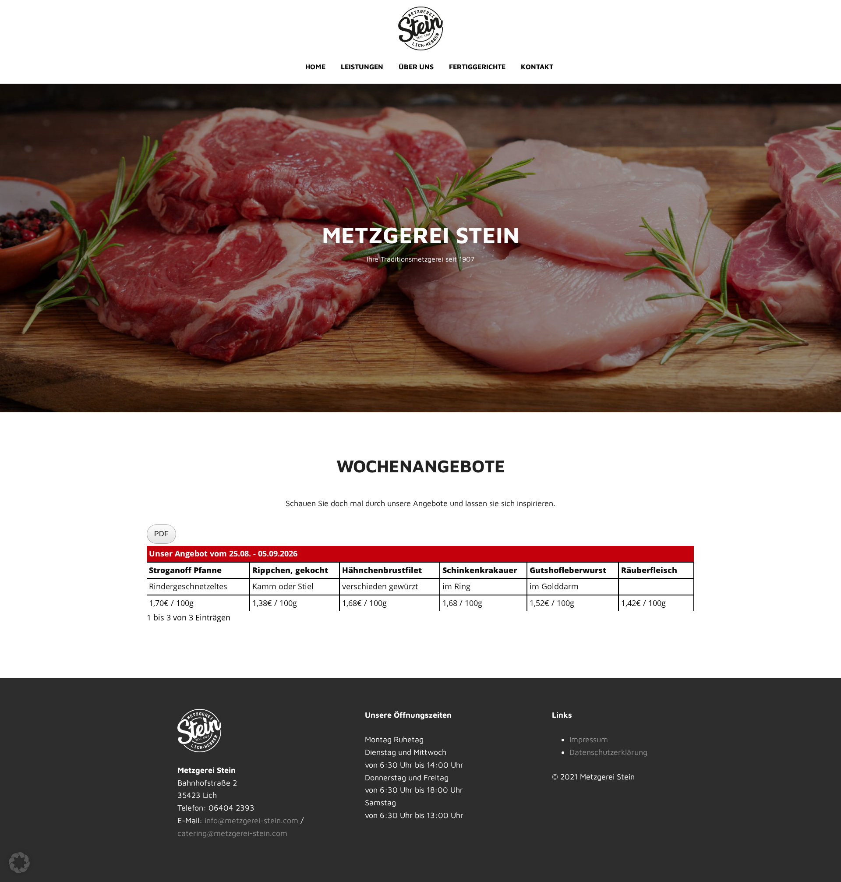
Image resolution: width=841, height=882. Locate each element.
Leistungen (362, 67)
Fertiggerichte (477, 67)
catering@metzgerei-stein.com (232, 833)
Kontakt (537, 67)
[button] (19, 862)
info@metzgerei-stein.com (251, 820)
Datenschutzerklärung (608, 752)
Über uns (416, 67)
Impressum (588, 739)
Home (315, 67)
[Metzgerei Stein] (420, 27)
